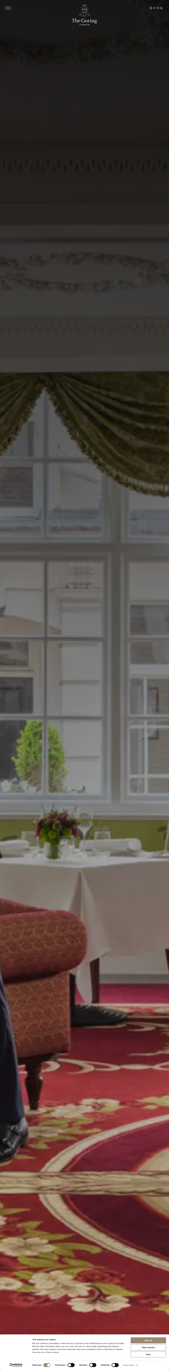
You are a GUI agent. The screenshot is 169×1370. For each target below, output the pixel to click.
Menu (8, 8)
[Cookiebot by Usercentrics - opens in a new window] (16, 1365)
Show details (128, 1365)
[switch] (71, 1365)
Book (157, 8)
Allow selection (148, 1347)
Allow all (148, 1340)
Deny (148, 1354)
